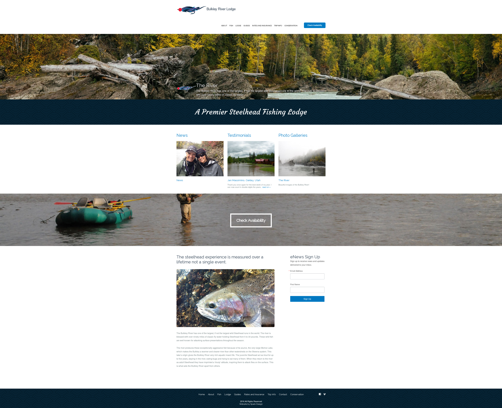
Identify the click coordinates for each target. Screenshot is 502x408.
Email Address (296, 271)
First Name (295, 284)
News (182, 135)
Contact (283, 394)
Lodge (238, 26)
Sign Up (307, 298)
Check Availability (314, 25)
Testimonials (239, 135)
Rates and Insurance (262, 26)
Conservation (290, 26)
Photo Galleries (292, 135)
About (224, 26)
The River (283, 180)
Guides (247, 26)
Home (201, 394)
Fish (231, 26)
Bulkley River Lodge (221, 8)
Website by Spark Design (251, 404)
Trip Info (278, 26)
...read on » (265, 187)
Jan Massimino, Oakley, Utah (243, 180)
